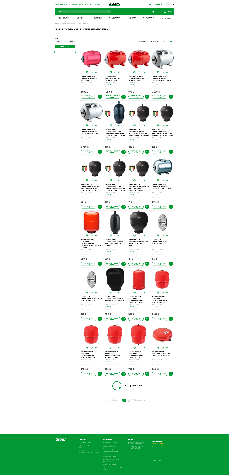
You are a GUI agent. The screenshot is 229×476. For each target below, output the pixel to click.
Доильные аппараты (110, 442)
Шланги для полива (109, 464)
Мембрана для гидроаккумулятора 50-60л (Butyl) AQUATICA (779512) (115, 298)
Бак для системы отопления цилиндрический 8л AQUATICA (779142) (112, 354)
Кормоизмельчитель (110, 456)
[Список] (171, 41)
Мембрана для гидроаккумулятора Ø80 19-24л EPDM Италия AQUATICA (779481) (138, 187)
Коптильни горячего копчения (113, 449)
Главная (57, 23)
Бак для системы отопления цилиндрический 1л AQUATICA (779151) (135, 299)
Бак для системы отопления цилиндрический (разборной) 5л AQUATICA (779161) (91, 243)
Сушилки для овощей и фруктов (114, 467)
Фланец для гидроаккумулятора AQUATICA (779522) (159, 241)
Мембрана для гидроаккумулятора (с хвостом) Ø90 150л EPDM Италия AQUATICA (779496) (138, 132)
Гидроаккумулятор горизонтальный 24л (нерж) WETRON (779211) (90, 131)
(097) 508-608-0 (157, 439)
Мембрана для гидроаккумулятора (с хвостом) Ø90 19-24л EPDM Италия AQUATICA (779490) (162, 132)
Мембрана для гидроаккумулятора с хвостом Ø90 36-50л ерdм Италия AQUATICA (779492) (115, 132)
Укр (173, 4)
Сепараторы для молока (111, 459)
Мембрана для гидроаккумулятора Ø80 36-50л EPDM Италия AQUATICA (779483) (90, 187)
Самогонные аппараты (110, 451)
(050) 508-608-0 (157, 441)
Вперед (139, 400)
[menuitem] (60, 4)
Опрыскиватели (108, 462)
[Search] (109, 11)
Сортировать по (143, 41)
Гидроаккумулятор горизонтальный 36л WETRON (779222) (112, 78)
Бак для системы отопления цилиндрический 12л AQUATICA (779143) (89, 354)
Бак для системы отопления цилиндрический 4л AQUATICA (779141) (136, 354)
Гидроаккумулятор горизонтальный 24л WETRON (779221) (136, 78)
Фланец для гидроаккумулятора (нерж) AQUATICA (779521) (91, 298)
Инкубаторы (107, 454)
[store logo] (114, 4)
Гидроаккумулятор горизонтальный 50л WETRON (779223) (89, 78)
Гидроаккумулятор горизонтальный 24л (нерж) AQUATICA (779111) (161, 186)
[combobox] (84, 11)
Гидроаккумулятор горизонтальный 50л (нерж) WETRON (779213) (161, 78)
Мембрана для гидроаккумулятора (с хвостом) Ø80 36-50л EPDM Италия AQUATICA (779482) (115, 187)
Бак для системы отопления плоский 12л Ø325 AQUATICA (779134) (161, 353)
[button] (87, 72)
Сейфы (105, 469)
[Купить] (100, 97)
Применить (65, 46)
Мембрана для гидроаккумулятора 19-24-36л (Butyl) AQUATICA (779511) (138, 242)
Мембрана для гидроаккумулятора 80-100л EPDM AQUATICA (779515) (114, 242)
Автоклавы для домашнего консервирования (112, 445)
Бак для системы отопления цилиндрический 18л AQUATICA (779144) (160, 299)
